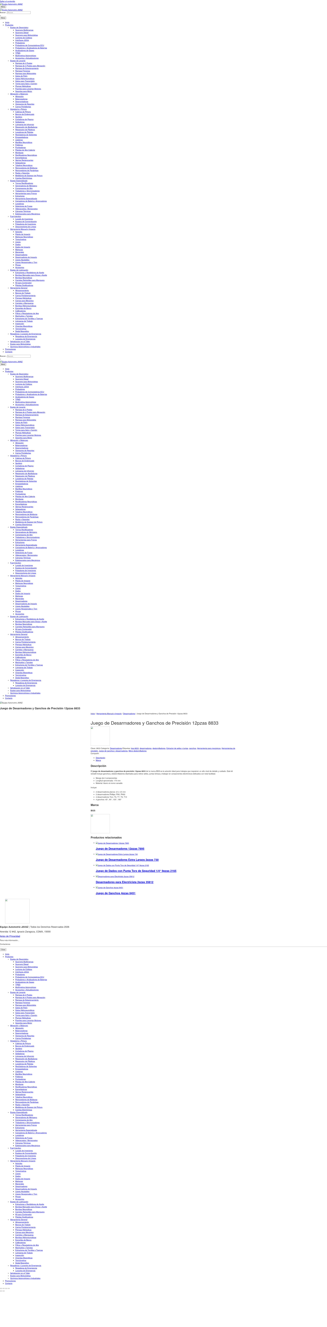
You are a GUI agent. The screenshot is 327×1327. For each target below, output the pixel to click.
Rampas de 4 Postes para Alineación (30, 65)
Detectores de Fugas (23, 206)
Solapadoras (20, 162)
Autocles (18, 231)
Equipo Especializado (18, 180)
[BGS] (100, 736)
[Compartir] (6, 1288)
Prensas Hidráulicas (23, 298)
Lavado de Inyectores (24, 219)
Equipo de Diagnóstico (19, 27)
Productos (9, 25)
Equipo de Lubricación (19, 270)
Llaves (18, 242)
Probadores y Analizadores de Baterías (31, 48)
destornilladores (159, 748)
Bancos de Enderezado (24, 114)
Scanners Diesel (21, 32)
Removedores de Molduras (26, 168)
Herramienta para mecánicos (209, 748)
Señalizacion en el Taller (20, 341)
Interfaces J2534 (22, 40)
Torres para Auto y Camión (26, 83)
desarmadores (145, 748)
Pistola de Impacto (22, 234)
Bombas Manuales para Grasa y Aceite (31, 275)
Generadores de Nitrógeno (26, 185)
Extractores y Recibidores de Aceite (29, 272)
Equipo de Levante (17, 60)
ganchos (192, 748)
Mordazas (19, 152)
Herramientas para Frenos (26, 193)
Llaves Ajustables (22, 259)
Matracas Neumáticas (24, 237)
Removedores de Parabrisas (26, 170)
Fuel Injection (15, 216)
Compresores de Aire (24, 188)
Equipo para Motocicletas (20, 344)
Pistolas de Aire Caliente (25, 150)
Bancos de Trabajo (23, 293)
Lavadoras (19, 203)
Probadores (20, 42)
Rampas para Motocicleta (25, 73)
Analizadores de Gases (24, 50)
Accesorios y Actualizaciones (27, 58)
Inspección (19, 323)
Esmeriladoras (21, 157)
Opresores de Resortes (24, 104)
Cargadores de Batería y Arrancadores (31, 201)
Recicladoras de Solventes (26, 134)
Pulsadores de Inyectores (25, 224)
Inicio (7, 22)
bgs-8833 (135, 748)
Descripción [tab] (100, 757)
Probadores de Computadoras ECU (29, 45)
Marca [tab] (98, 760)
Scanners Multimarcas (24, 30)
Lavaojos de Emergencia (25, 339)
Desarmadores (21, 254)
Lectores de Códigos (23, 37)
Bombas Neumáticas (23, 277)
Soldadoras (20, 122)
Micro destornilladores (138, 751)
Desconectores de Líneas (25, 226)
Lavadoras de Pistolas (24, 132)
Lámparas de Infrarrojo (24, 124)
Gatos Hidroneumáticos (24, 78)
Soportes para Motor (23, 91)
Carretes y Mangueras (24, 303)
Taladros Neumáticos (23, 165)
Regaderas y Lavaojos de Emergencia (25, 334)
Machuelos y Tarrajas (24, 316)
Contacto (8, 351)
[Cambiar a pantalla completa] (4, 1288)
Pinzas (18, 265)
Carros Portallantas (23, 106)
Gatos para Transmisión (25, 81)
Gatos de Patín (21, 76)
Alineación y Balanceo (19, 94)
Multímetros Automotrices (25, 55)
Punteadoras (20, 147)
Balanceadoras (21, 99)
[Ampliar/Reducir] (1, 1288)
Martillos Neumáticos (23, 142)
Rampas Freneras (22, 71)
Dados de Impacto (22, 247)
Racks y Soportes (22, 173)
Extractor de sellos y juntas (177, 748)
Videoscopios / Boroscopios (26, 208)
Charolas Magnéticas (23, 326)
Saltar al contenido (7, 1)
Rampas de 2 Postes (23, 63)
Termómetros (20, 328)
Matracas (19, 249)
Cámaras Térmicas (23, 211)
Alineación (19, 96)
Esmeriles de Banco (23, 308)
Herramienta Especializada (26, 198)
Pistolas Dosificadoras (24, 285)
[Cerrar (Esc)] (9, 1288)
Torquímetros (20, 239)
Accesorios (19, 267)
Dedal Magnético (22, 331)
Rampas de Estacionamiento (27, 68)
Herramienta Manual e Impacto (22, 229)
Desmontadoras (21, 101)
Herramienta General (18, 288)
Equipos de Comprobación (26, 221)
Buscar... (3, 12)
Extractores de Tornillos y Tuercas (29, 318)
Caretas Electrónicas (23, 178)
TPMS (17, 53)
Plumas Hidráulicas (23, 86)
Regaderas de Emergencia (26, 336)
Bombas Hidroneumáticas (25, 305)
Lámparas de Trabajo (24, 321)
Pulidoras (19, 145)
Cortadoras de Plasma (24, 119)
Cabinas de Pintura (23, 111)
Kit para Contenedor (23, 282)
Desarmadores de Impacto (26, 257)
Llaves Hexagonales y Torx (26, 262)
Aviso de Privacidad (10, 936)
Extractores (20, 196)
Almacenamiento (22, 290)
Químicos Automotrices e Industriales (25, 346)
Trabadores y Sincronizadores (27, 191)
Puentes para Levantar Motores (28, 88)
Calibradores (20, 311)
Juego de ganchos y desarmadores (113, 751)
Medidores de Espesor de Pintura (28, 175)
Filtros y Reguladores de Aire (27, 313)
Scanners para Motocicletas (26, 35)
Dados (18, 244)
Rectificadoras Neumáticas (26, 155)
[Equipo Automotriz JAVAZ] (11, 9)
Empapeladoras (21, 137)
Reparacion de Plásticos (25, 129)
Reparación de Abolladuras (26, 127)
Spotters (18, 117)
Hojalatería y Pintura (18, 109)
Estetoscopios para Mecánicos (27, 214)
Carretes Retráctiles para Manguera (29, 280)
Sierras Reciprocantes (24, 160)
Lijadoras (19, 139)
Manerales (19, 252)
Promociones (10, 349)
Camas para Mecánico (24, 300)
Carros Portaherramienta (25, 295)
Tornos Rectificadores (24, 183)
